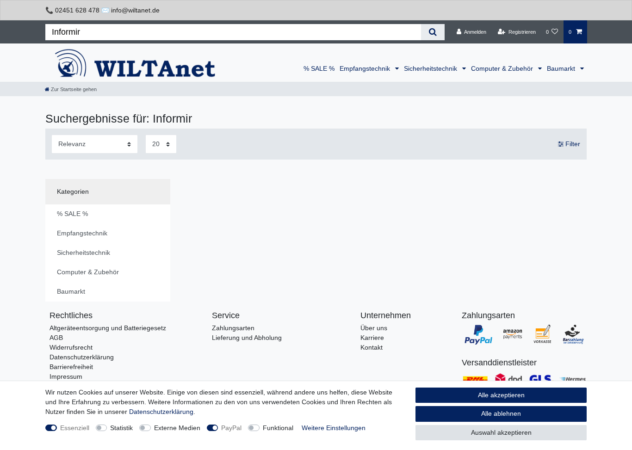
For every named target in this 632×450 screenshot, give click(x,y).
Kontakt (371, 347)
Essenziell (74, 428)
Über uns (373, 328)
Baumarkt (562, 68)
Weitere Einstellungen (334, 428)
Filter (572, 144)
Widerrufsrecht (71, 347)
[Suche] (433, 32)
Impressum (66, 376)
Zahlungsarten (233, 328)
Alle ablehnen (501, 413)
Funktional (278, 428)
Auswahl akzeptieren (501, 432)
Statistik (121, 428)
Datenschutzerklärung (82, 357)
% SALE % (319, 68)
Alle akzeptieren (501, 395)
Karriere (372, 337)
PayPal (231, 428)
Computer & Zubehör (503, 68)
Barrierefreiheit (71, 366)
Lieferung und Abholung (247, 337)
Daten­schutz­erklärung (161, 411)
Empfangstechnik (366, 68)
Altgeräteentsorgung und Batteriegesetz (108, 328)
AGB (56, 337)
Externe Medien (177, 428)
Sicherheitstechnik (431, 68)
